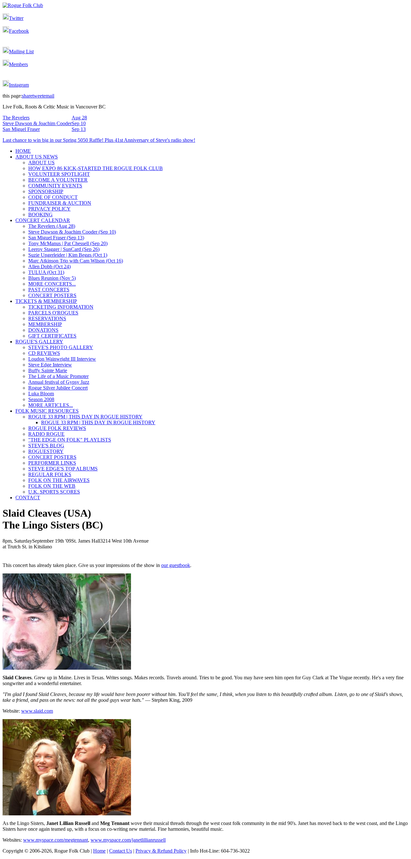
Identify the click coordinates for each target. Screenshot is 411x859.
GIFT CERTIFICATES (52, 336)
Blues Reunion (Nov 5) (52, 278)
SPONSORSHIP (45, 191)
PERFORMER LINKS (52, 463)
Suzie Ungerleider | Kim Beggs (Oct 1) (67, 255)
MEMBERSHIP (45, 324)
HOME (23, 151)
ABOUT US (41, 162)
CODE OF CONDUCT (53, 197)
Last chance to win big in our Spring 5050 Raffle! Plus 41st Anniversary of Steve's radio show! (99, 140)
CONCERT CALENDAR (42, 220)
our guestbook (175, 565)
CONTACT (27, 497)
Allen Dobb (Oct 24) (49, 266)
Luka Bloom (41, 393)
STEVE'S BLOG (46, 445)
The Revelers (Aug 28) (51, 226)
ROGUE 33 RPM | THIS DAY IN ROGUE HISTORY (85, 416)
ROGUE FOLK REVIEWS (57, 428)
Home (99, 851)
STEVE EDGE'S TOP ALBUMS (63, 468)
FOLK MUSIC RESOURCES (47, 411)
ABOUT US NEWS (36, 156)
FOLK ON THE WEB (51, 486)
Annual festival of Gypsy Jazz (58, 382)
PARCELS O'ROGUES (53, 312)
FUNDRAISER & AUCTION (59, 203)
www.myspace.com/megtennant (55, 840)
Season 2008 (41, 399)
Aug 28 (79, 117)
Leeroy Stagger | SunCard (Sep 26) (64, 249)
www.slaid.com (37, 711)
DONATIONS (43, 330)
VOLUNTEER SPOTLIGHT (59, 174)
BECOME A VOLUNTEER (58, 180)
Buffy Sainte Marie (47, 370)
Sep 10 (79, 123)
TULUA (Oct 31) (46, 272)
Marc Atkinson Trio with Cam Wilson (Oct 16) (75, 260)
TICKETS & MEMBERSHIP (46, 301)
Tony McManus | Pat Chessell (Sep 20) (68, 243)
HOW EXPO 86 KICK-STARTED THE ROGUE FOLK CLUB (95, 168)
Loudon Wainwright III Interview (62, 359)
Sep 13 (79, 129)
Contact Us (120, 851)
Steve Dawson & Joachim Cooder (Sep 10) (72, 232)
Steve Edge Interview (50, 364)
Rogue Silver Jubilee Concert (58, 388)
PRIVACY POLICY (49, 208)
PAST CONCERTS (48, 289)
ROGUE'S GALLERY (39, 341)
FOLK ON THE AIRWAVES (59, 480)
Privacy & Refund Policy (161, 851)
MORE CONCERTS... (52, 284)
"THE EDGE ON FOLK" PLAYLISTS (69, 439)
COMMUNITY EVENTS (55, 185)
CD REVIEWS (44, 353)
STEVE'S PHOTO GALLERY (60, 347)
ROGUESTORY (46, 451)
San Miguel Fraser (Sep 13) (56, 237)
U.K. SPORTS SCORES (54, 491)
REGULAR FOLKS (49, 474)
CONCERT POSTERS (52, 295)
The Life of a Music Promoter (58, 376)
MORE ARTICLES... (50, 405)
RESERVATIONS (47, 318)
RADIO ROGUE (46, 434)
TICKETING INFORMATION (60, 307)
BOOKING (40, 214)
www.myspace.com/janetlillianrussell (128, 840)
